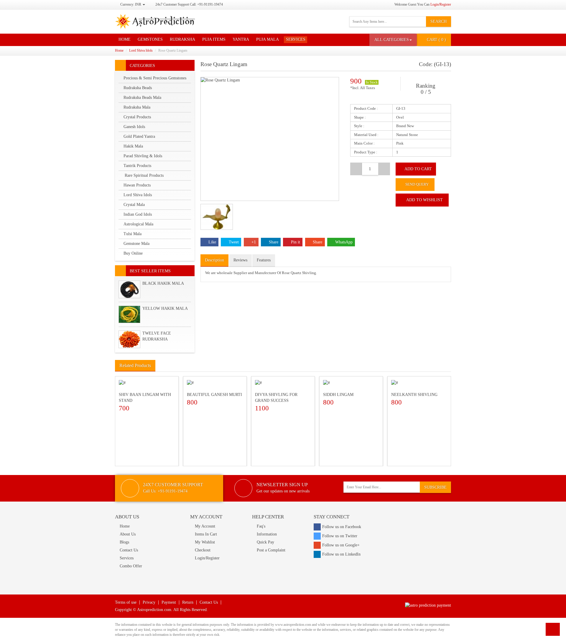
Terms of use (125, 602)
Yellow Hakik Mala (165, 308)
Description (214, 260)
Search (438, 21)
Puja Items (214, 39)
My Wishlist (205, 542)
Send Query (416, 184)
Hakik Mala (133, 146)
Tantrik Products (137, 165)
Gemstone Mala (136, 243)
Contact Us (129, 550)
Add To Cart (418, 169)
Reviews (240, 260)
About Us (128, 534)
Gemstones (150, 39)
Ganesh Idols (134, 127)
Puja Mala (267, 39)
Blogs (124, 542)
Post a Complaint (271, 550)
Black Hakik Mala (163, 283)
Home (125, 39)
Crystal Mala (134, 204)
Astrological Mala (138, 224)
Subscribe (435, 487)
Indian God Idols (138, 214)
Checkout (202, 550)
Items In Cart (206, 534)
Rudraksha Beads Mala (142, 97)
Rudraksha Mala (137, 107)
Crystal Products (137, 117)
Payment (169, 602)
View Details (148, 414)
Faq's (261, 526)
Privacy (149, 602)
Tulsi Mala (133, 234)
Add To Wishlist (424, 200)
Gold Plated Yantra (139, 136)
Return (187, 602)
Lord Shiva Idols (141, 50)
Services (295, 39)
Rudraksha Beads (138, 88)
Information (267, 534)
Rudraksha (182, 39)
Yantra (241, 39)
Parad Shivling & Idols (143, 156)
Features (264, 260)
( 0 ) (436, 39)
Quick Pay (265, 542)
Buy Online (133, 253)
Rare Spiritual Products (144, 175)
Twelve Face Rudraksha (156, 336)
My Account (205, 526)
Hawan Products (137, 185)
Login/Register (440, 4)
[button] (393, 40)
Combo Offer (131, 566)
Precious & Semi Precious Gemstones (155, 78)
